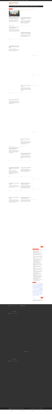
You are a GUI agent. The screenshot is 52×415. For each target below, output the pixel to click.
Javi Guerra (40, 287)
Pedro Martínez (38, 290)
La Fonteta (38, 288)
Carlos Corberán (40, 284)
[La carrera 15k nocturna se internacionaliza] (26, 163)
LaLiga (40, 288)
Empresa (27, 6)
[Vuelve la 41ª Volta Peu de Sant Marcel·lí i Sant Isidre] (14, 193)
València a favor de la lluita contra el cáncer (14, 99)
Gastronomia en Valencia (26, 351)
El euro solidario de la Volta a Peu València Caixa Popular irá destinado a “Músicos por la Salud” (14, 168)
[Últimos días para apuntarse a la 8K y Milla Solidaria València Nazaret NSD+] (12, 146)
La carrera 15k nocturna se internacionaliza (26, 167)
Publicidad (21, 0)
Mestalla (41, 289)
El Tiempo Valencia (26, 0)
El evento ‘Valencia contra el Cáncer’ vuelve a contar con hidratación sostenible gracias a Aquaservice (26, 18)
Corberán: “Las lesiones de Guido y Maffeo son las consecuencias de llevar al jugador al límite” (37, 257)
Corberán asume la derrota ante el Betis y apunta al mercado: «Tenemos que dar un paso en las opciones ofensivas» (37, 276)
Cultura (24, 6)
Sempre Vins (35, 6)
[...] (17, 21)
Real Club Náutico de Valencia (36, 291)
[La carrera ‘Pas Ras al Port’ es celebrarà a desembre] (26, 61)
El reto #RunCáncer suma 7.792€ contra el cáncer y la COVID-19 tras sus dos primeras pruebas (14, 47)
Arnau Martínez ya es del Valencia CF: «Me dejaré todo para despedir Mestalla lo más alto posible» (37, 269)
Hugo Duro (34, 287)
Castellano (16, 0)
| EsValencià (14, 6)
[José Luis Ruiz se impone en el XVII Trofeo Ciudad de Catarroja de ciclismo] (26, 193)
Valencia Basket (34, 294)
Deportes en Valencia (14, 311)
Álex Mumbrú (38, 295)
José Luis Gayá (35, 288)
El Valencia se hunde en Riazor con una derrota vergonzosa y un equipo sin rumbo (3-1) (37, 255)
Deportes (18, 6)
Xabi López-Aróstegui (35, 295)
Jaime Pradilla (36, 287)
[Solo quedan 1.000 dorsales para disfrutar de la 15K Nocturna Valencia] (11, 25)
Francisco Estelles (16, 28)
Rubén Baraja (36, 292)
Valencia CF (37, 294)
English (18, 0)
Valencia (41, 293)
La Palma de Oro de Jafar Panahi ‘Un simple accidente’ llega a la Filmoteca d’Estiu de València (37, 274)
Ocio (21, 6)
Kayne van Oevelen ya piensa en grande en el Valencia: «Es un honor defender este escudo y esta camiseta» (37, 272)
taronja (39, 293)
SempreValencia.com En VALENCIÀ (12, 0)
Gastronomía (31, 6)
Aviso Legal (23, 0)
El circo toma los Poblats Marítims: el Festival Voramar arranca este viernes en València (37, 267)
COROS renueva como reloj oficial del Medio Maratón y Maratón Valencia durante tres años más (37, 264)
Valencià (10, 6)
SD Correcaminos (40, 292)
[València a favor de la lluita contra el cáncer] (14, 95)
